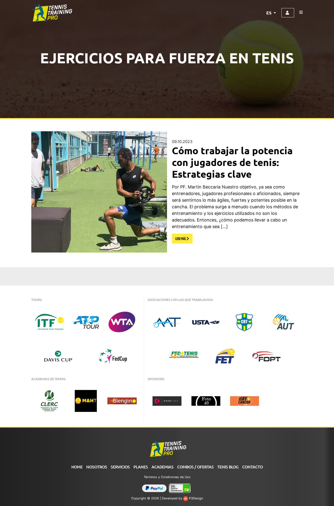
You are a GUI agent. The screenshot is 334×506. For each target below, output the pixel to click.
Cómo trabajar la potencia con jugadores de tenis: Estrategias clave (232, 162)
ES (269, 12)
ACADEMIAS (163, 466)
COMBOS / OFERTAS (195, 466)
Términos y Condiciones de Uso (167, 477)
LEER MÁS (181, 238)
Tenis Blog (228, 466)
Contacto (252, 466)
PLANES (141, 466)
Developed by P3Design (182, 498)
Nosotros (96, 466)
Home (77, 466)
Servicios (120, 466)
